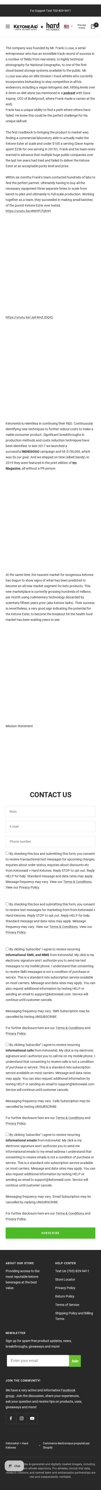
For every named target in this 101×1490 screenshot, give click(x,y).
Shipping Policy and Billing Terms (74, 1316)
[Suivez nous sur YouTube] (32, 1418)
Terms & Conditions (77, 881)
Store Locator (65, 1279)
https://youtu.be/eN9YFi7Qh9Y (28, 211)
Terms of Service (67, 1304)
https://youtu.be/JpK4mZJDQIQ (29, 317)
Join (75, 1360)
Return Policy (64, 1296)
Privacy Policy (29, 887)
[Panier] (93, 26)
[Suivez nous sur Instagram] (21, 1418)
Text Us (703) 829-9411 (72, 1271)
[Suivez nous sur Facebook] (11, 1418)
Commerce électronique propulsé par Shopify (66, 1445)
